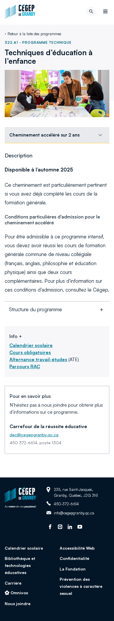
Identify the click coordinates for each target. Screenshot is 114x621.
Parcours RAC (24, 366)
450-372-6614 (66, 503)
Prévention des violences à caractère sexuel (81, 586)
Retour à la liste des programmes (34, 33)
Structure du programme (35, 309)
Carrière (13, 582)
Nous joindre (17, 603)
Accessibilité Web (77, 548)
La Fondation (73, 568)
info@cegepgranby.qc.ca (74, 513)
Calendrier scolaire (31, 345)
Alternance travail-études (38, 359)
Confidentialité (74, 558)
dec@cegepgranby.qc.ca (34, 434)
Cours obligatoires (30, 352)
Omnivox (19, 592)
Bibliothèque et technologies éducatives (20, 565)
